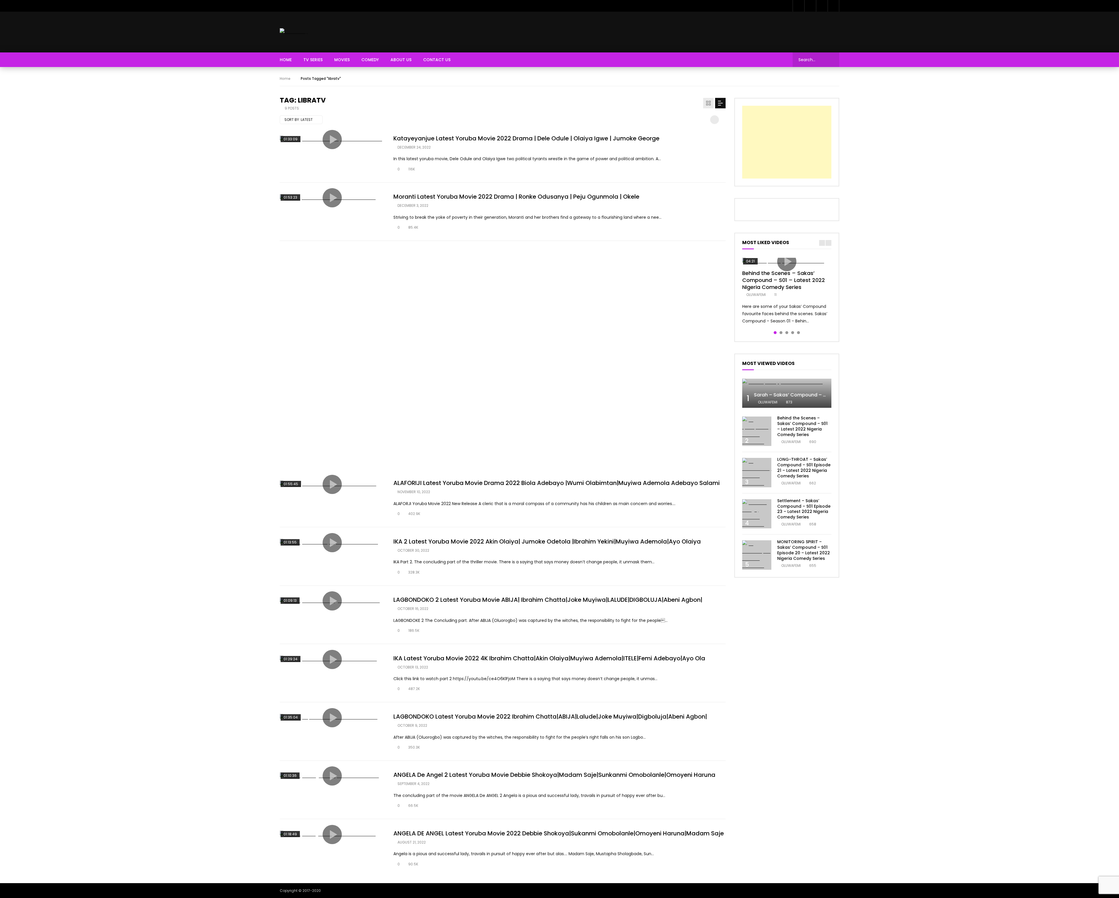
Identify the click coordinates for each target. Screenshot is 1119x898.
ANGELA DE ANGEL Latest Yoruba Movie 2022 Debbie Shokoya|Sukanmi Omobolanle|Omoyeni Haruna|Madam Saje (558, 833)
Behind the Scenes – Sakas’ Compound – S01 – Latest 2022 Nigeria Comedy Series (783, 280)
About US (400, 60)
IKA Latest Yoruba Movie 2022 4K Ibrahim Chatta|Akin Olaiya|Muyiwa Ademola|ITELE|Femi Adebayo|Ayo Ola (549, 658)
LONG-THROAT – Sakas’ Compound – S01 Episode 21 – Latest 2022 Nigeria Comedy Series (804, 467)
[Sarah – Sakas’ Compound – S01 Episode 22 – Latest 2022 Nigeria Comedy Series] (786, 382)
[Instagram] (833, 6)
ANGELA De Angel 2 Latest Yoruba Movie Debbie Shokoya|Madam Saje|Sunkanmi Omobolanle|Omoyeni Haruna (554, 775)
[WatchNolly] (293, 32)
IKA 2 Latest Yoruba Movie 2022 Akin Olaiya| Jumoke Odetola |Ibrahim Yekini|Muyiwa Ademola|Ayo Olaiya (547, 541)
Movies (342, 60)
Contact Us (437, 60)
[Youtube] (822, 6)
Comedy (370, 60)
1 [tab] (775, 332)
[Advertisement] (733, 31)
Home (286, 60)
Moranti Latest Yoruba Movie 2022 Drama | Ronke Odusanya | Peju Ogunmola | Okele (516, 197)
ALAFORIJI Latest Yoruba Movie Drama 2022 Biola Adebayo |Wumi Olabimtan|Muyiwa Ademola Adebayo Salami (556, 483)
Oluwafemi (756, 294)
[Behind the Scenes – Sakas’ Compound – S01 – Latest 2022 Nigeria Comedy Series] (756, 431)
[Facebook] (798, 6)
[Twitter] (810, 6)
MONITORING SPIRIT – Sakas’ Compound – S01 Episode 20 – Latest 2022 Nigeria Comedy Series (803, 550)
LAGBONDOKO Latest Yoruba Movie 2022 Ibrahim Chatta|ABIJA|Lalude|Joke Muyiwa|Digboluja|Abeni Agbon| (550, 716)
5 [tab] (798, 332)
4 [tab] (792, 332)
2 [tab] (781, 332)
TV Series (313, 60)
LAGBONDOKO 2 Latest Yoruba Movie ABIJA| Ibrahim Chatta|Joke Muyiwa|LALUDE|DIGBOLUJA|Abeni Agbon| (547, 600)
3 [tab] (786, 332)
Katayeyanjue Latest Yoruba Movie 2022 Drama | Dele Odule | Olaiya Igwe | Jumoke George (526, 138)
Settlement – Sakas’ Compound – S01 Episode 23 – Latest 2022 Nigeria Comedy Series (804, 509)
